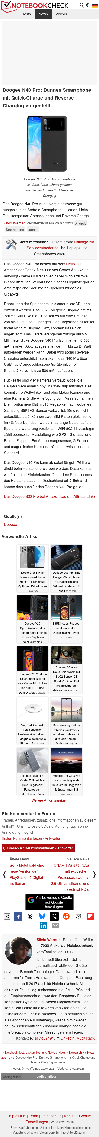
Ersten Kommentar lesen (22, 838)
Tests (26, 14)
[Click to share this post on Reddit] (66, 916)
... (93, 14)
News (43, 14)
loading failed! (12, 1077)
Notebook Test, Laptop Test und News (30, 1052)
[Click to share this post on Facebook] (18, 916)
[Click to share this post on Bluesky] (42, 916)
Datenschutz (51, 1115)
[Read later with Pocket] (78, 916)
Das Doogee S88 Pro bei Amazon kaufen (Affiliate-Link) (49, 496)
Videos (61, 14)
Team (33, 1115)
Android (81, 223)
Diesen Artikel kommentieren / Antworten (40, 848)
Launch (32, 229)
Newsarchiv (76, 1052)
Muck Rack (85, 1038)
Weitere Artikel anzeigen (49, 800)
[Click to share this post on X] (54, 916)
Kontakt (70, 1115)
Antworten (53, 838)
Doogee (10, 524)
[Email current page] (55, 925)
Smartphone (15, 229)
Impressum (17, 1115)
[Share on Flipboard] (90, 916)
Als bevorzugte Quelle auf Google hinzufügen (54, 902)
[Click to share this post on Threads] (30, 916)
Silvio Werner (14, 223)
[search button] (82, 5)
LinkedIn (67, 1038)
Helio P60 (74, 263)
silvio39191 (44, 1038)
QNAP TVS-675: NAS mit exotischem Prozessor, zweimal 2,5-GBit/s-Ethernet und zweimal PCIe (70, 877)
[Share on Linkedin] (43, 925)
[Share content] (7, 916)
